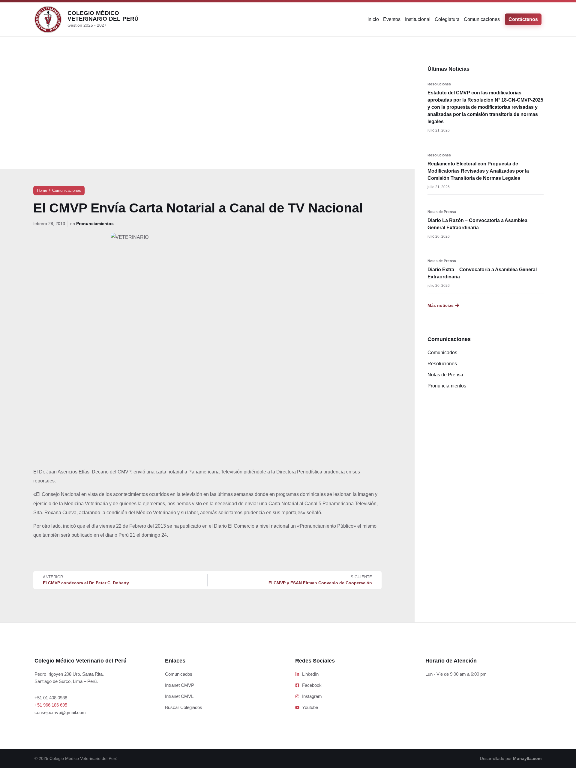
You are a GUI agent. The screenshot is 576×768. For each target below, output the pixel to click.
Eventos (391, 19)
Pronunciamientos (95, 223)
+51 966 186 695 (50, 704)
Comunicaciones (482, 19)
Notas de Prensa (442, 212)
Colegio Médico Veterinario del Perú (103, 16)
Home (42, 190)
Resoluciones (439, 84)
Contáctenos (523, 19)
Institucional (417, 19)
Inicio (373, 19)
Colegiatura (447, 19)
